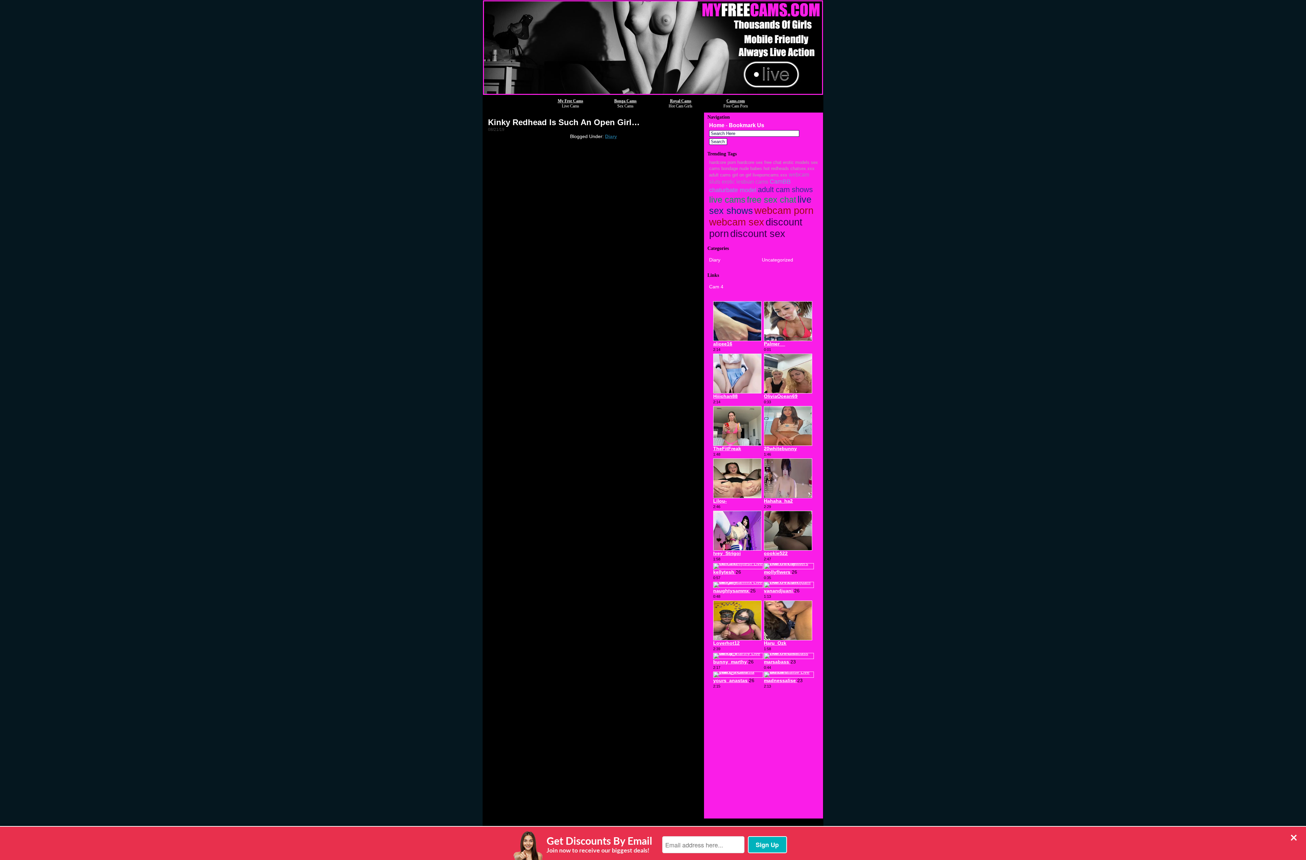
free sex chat (771, 199)
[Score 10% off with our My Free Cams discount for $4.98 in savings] (653, 93)
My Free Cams (570, 101)
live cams (727, 199)
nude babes (750, 168)
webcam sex (736, 222)
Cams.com (735, 101)
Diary (611, 136)
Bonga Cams (625, 101)
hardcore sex (750, 162)
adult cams (720, 175)
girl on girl (741, 175)
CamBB (780, 181)
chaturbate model (732, 189)
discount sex (757, 233)
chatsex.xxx (802, 168)
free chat (773, 162)
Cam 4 (716, 286)
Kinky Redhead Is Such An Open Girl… (564, 122)
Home (716, 125)
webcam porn (784, 210)
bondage (729, 168)
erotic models (796, 162)
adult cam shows (785, 189)
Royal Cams (680, 101)
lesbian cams (752, 182)
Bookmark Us (746, 125)
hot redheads (776, 168)
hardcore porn (722, 162)
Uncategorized (777, 260)
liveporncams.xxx (770, 175)
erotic (728, 182)
